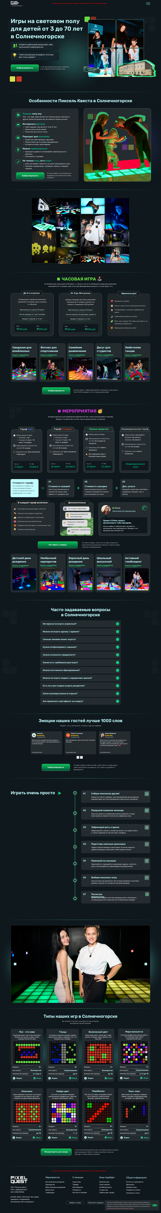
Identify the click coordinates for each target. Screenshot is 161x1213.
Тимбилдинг (50, 1193)
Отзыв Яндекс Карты (37, 752)
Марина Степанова (77, 733)
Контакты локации (79, 1192)
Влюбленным (104, 1182)
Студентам (103, 1190)
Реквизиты (76, 1190)
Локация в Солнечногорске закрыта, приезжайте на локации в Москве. (79, 3)
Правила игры (131, 1187)
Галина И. (40, 733)
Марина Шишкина (110, 733)
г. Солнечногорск (16, 6)
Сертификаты (77, 1187)
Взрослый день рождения (55, 1187)
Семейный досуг (105, 1187)
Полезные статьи (133, 1193)
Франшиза (130, 1185)
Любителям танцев (106, 1193)
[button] (25, 68)
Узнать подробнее (48, 355)
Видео (19, 1138)
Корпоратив (50, 1185)
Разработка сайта (133, 1190)
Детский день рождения (54, 1182)
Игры (38, 1138)
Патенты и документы (134, 1182)
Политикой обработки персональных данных (120, 1208)
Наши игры (76, 1182)
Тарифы (75, 1185)
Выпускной (49, 1190)
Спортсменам (104, 1185)
